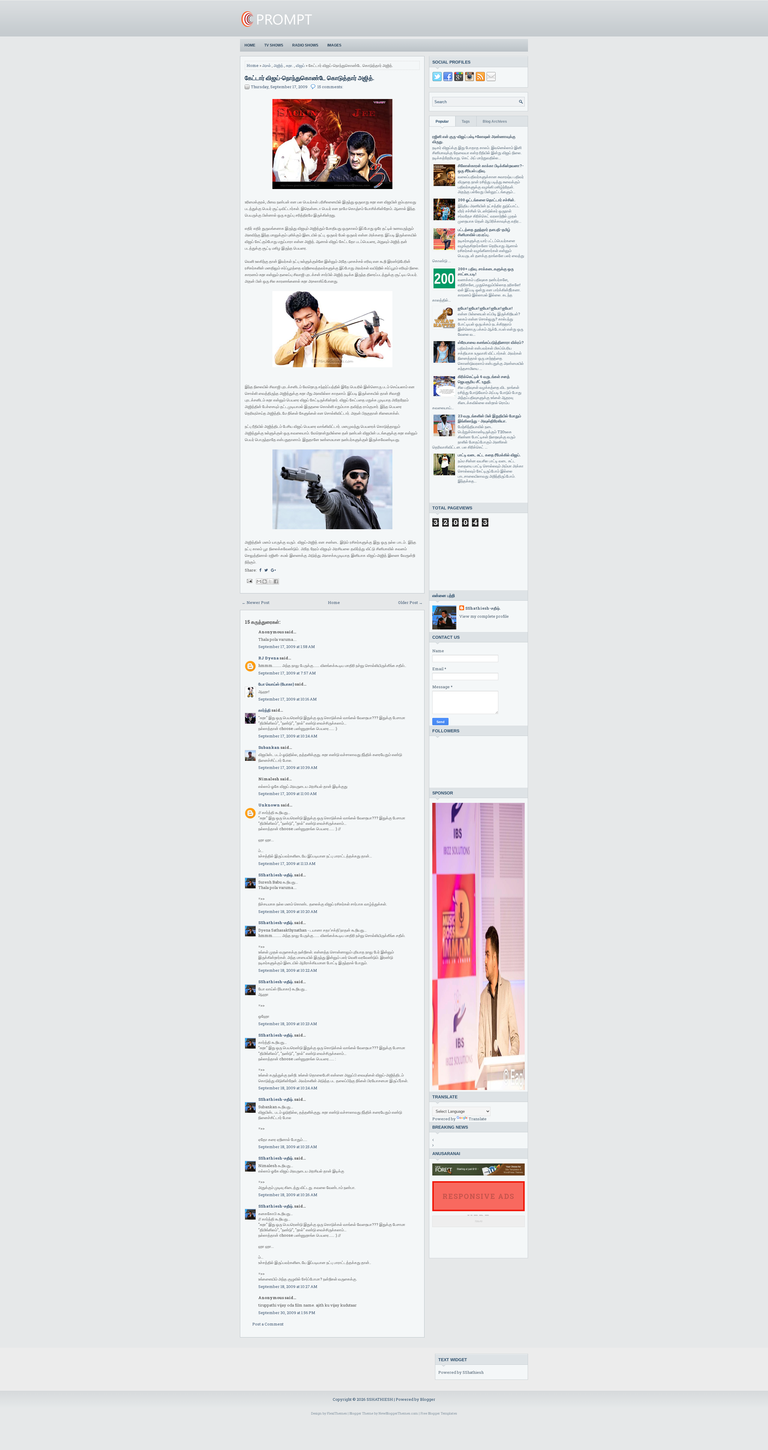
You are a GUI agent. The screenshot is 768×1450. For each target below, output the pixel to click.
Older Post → (410, 602)
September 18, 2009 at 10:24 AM (287, 1088)
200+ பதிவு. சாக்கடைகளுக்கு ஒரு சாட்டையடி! (486, 271)
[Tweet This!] (266, 570)
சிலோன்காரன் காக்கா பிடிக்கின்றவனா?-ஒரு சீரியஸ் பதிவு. (491, 168)
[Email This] (259, 581)
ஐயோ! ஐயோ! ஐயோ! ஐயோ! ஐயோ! (485, 308)
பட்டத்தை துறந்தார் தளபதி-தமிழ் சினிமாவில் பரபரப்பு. (484, 232)
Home (249, 45)
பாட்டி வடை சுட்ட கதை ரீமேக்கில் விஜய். (489, 455)
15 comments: (330, 86)
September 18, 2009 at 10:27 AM (287, 1286)
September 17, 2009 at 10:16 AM (287, 699)
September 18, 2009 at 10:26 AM (287, 1194)
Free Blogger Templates (439, 1413)
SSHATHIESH (380, 1399)
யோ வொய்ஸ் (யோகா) (276, 684)
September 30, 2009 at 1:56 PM (286, 1312)
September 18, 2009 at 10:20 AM (287, 911)
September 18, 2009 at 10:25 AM (287, 1146)
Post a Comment (268, 1324)
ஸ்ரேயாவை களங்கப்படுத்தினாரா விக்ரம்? (491, 342)
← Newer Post (255, 602)
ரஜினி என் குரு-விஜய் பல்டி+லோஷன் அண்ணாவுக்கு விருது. (473, 139)
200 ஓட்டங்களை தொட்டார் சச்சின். (486, 200)
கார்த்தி (264, 710)
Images (334, 45)
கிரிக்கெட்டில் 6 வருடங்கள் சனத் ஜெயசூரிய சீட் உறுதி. (484, 379)
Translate (478, 1118)
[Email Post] (249, 580)
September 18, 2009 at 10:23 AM (287, 1023)
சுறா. (289, 65)
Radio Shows (305, 45)
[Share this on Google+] (273, 570)
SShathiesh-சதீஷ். (275, 875)
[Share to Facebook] (276, 581)
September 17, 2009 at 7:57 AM (287, 673)
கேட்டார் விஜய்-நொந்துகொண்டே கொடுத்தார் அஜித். (309, 77)
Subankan (269, 747)
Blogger (427, 1399)
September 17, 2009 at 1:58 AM (286, 646)
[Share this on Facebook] (260, 570)
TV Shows (273, 45)
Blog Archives (495, 121)
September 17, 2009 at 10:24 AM (287, 736)
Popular (442, 121)
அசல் (266, 65)
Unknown (269, 805)
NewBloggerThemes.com (398, 1413)
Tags (466, 121)
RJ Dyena (268, 658)
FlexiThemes (337, 1413)
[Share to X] (270, 581)
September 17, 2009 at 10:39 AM (287, 767)
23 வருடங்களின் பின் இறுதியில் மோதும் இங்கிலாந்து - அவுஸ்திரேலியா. (489, 418)
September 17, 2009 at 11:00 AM (287, 793)
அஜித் (278, 65)
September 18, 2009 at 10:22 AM (287, 970)
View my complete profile (484, 616)
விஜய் (300, 65)
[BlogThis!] (265, 581)
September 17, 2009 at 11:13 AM (287, 863)
